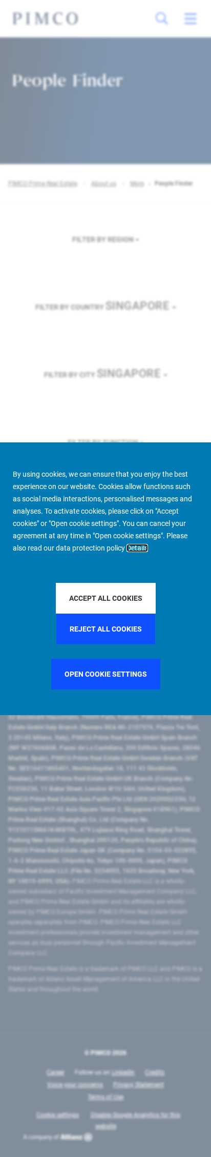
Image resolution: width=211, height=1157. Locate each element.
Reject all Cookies (106, 629)
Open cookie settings (106, 674)
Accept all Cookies (105, 598)
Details (137, 548)
